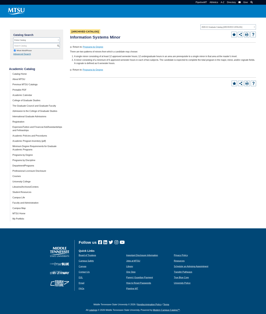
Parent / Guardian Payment (139, 277)
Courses (16, 176)
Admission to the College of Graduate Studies (34, 111)
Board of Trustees (87, 255)
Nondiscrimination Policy (149, 304)
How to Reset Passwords (138, 283)
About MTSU (18, 79)
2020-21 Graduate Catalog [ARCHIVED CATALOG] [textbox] (222, 27)
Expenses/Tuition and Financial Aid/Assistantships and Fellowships (37, 129)
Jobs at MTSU (133, 261)
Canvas (82, 266)
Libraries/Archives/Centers (25, 187)
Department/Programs (23, 165)
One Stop (130, 272)
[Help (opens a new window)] (253, 34)
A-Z (222, 2)
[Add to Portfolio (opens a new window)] (234, 34)
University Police (182, 283)
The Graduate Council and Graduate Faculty (34, 106)
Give (245, 2)
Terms (166, 304)
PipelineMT (201, 2)
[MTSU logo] (59, 252)
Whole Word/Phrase (24, 51)
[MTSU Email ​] (239, 2)
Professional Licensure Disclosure (29, 171)
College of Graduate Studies (26, 100)
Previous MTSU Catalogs (25, 84)
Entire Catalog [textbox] (20, 40)
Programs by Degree (22, 155)
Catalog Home (19, 74)
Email (81, 283)
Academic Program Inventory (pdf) (29, 141)
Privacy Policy (181, 255)
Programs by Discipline (23, 160)
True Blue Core (181, 277)
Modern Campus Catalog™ (166, 310)
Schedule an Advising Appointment (191, 266)
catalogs (93, 310)
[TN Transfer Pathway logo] (59, 272)
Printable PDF (19, 90)
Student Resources (21, 192)
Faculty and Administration (25, 203)
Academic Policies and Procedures (29, 136)
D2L (81, 277)
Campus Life (18, 197)
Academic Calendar (22, 95)
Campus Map (19, 208)
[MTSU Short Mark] (16, 11)
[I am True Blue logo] (59, 264)
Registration (18, 122)
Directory (231, 2)
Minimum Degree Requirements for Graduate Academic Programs (34, 148)
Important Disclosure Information (142, 255)
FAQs (81, 288)
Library (129, 266)
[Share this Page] (240, 34)
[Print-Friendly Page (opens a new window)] (246, 34)
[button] (251, 2)
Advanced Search (22, 54)
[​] (100, 242)
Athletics (214, 2)
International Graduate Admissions (29, 116)
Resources (179, 261)
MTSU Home (18, 213)
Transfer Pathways (183, 272)
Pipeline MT (132, 288)
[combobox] (228, 27)
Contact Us (84, 272)
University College (21, 181)
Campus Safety (86, 261)
